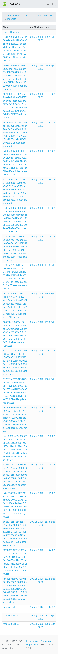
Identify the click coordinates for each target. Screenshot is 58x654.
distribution (13, 15)
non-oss (48, 15)
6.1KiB (51, 151)
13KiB (52, 122)
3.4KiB (51, 208)
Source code (46, 641)
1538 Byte (50, 522)
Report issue (32, 644)
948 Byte (50, 65)
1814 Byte (50, 579)
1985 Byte (50, 379)
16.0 (32, 15)
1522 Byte (50, 37)
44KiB (52, 550)
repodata (11, 19)
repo (39, 15)
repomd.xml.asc (11, 615)
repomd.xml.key (11, 624)
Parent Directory (11, 32)
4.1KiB (51, 350)
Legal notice (32, 641)
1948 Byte (50, 265)
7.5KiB (51, 236)
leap (24, 15)
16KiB (52, 179)
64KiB (52, 408)
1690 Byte (50, 322)
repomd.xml (9, 607)
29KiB (52, 493)
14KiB (52, 607)
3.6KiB (51, 436)
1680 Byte (50, 624)
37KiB (52, 94)
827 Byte (50, 615)
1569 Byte (50, 293)
